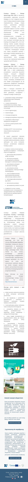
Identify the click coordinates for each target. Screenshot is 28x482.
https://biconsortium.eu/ (11, 282)
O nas (11, 475)
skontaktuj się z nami (15, 458)
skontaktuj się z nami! (14, 422)
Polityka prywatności (10, 477)
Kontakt (16, 475)
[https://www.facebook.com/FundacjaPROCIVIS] (18, 477)
